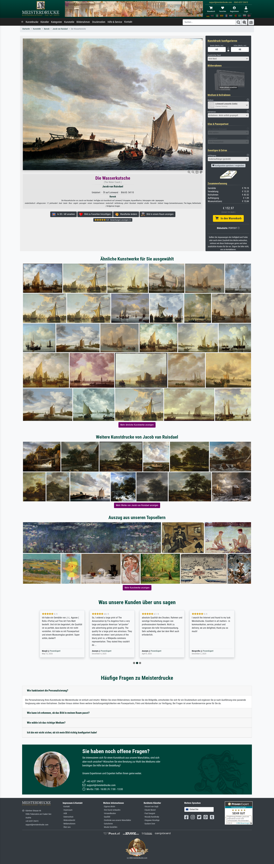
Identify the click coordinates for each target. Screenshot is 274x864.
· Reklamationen (69, 823)
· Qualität (106, 817)
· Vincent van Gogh (151, 806)
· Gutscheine (108, 823)
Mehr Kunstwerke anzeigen (137, 587)
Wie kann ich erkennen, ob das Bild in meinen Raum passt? (58, 712)
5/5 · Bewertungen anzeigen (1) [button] (118, 220)
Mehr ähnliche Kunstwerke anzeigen (137, 424)
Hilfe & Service (115, 22)
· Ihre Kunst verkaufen (111, 810)
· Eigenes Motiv (109, 806)
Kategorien (56, 22)
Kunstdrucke (32, 22)
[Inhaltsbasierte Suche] (244, 22)
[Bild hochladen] (251, 22)
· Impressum (67, 810)
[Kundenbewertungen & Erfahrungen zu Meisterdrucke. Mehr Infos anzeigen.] (239, 812)
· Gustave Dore (149, 823)
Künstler (45, 22)
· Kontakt (66, 806)
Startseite (26, 29)
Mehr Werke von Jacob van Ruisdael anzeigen (137, 505)
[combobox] (228, 59)
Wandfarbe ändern (127, 214)
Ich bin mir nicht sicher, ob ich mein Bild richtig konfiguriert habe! (62, 732)
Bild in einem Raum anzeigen (159, 214)
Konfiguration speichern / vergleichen (229, 165)
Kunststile (69, 22)
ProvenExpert (55, 651)
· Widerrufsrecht (69, 820)
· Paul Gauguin (149, 813)
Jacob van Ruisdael (60, 29)
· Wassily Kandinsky (151, 817)
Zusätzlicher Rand (214, 55)
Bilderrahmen (83, 22)
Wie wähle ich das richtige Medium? (46, 722)
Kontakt (128, 21)
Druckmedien (98, 22)
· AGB (65, 813)
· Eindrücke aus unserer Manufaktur (117, 820)
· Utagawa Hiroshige (152, 820)
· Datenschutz (68, 817)
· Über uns (66, 827)
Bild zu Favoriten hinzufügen (97, 214)
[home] (22, 22)
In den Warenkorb (229, 218)
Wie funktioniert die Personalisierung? (47, 690)
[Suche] (238, 22)
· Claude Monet (150, 810)
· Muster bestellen (110, 827)
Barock (46, 29)
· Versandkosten (109, 813)
